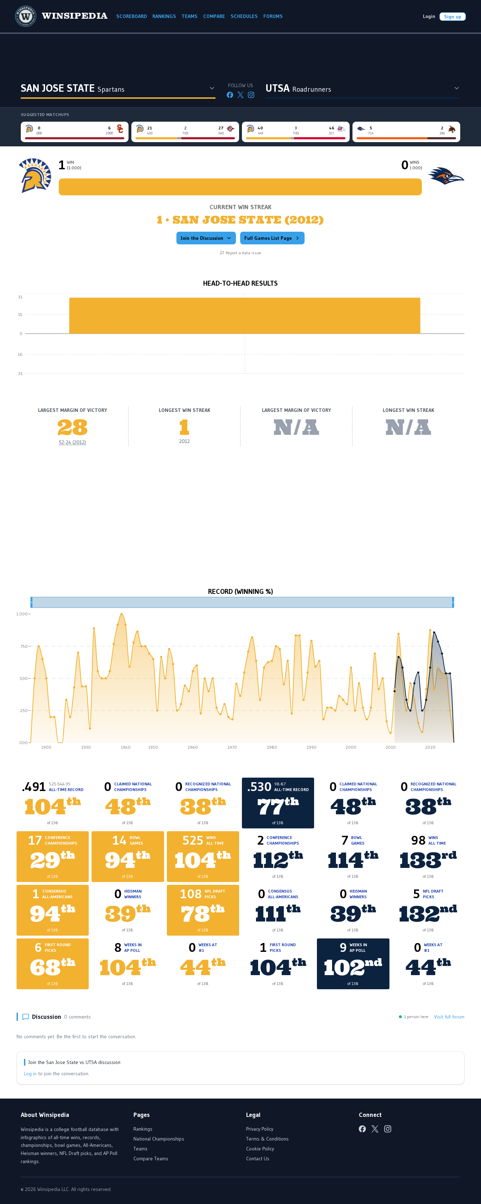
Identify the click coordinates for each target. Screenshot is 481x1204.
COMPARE (214, 16)
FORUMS (273, 16)
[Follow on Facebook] (230, 95)
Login (429, 16)
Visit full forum (449, 1017)
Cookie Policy (260, 1148)
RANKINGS (164, 16)
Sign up (452, 16)
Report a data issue (243, 252)
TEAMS (190, 16)
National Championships (158, 1139)
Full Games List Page (268, 238)
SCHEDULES (244, 16)
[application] (240, 339)
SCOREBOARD (131, 16)
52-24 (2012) (72, 442)
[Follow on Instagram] (251, 95)
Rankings (142, 1129)
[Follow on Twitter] (240, 95)
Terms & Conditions (267, 1139)
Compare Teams (150, 1158)
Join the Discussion (202, 238)
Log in (30, 1073)
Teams (140, 1148)
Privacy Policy (259, 1129)
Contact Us (257, 1158)
